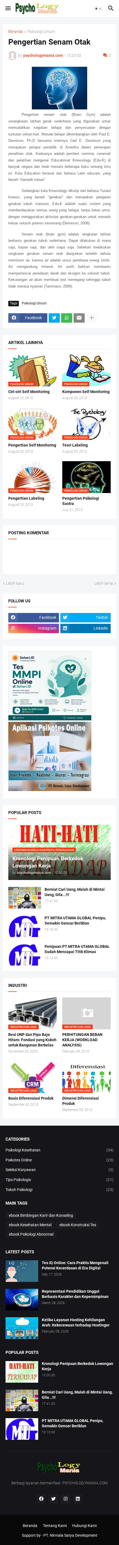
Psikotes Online (59, 1160)
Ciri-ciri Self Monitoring (29, 391)
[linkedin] (77, 1499)
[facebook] (41, 1499)
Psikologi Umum (41, 32)
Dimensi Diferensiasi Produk (80, 1101)
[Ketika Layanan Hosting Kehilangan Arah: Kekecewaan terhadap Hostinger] (22, 1328)
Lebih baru (15, 583)
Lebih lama (103, 583)
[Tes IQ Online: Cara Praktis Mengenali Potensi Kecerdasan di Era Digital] (22, 1271)
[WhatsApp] (66, 318)
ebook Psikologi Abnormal (31, 1234)
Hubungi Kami (84, 1525)
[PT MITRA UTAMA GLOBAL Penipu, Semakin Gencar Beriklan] (24, 926)
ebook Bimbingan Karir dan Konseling (41, 1215)
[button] (7, 8)
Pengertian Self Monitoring (32, 445)
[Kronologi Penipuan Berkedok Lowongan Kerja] (22, 1372)
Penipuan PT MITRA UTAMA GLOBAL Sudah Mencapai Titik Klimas (77, 949)
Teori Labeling (75, 445)
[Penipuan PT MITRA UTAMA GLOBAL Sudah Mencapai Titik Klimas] (24, 955)
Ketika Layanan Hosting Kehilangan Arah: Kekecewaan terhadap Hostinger (76, 1322)
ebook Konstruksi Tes (78, 1225)
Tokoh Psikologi (59, 1189)
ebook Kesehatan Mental (30, 1225)
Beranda (15, 32)
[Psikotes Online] (49, 719)
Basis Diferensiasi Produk (30, 1098)
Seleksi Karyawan (59, 1169)
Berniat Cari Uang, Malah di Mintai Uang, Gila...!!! (75, 892)
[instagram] (65, 1499)
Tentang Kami (55, 1525)
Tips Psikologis (59, 1179)
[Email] (79, 318)
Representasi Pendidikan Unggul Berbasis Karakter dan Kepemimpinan (75, 1294)
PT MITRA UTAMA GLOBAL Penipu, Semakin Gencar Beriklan (75, 920)
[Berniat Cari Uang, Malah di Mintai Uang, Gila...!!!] (24, 897)
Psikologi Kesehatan (59, 1150)
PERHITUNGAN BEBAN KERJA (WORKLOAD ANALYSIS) (82, 1039)
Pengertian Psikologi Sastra (80, 501)
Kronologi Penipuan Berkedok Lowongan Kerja (77, 1366)
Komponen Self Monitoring (86, 391)
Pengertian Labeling (26, 498)
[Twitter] (54, 318)
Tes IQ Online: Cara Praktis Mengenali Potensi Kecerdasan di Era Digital (75, 1265)
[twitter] (53, 1499)
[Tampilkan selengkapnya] (91, 318)
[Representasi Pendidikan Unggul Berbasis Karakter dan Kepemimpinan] (22, 1299)
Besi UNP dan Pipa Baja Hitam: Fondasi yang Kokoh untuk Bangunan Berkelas (32, 1039)
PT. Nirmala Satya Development (70, 1535)
